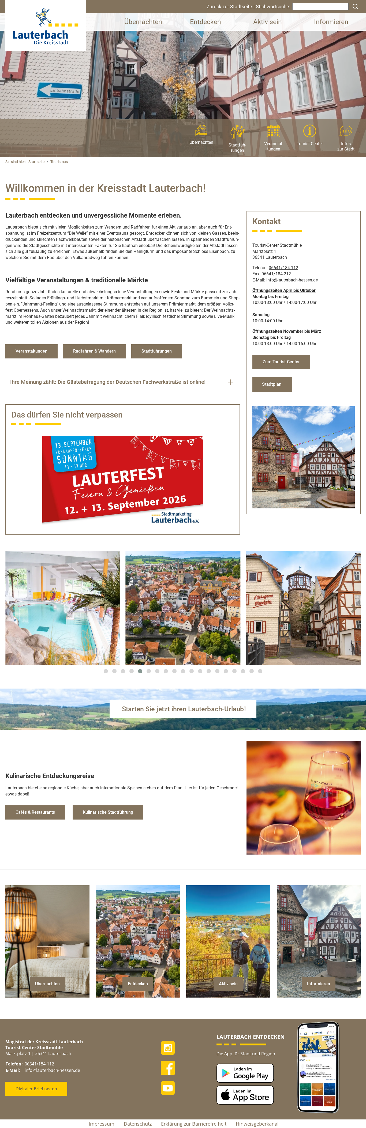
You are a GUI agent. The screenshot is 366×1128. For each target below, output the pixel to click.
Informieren (331, 22)
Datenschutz (138, 1124)
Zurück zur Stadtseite (229, 6)
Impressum (101, 1124)
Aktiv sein (267, 22)
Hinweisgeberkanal (257, 1124)
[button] (106, 671)
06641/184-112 (283, 267)
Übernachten (143, 22)
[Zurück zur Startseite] (45, 25)
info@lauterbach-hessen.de (52, 1070)
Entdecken (205, 22)
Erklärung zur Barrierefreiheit (193, 1124)
